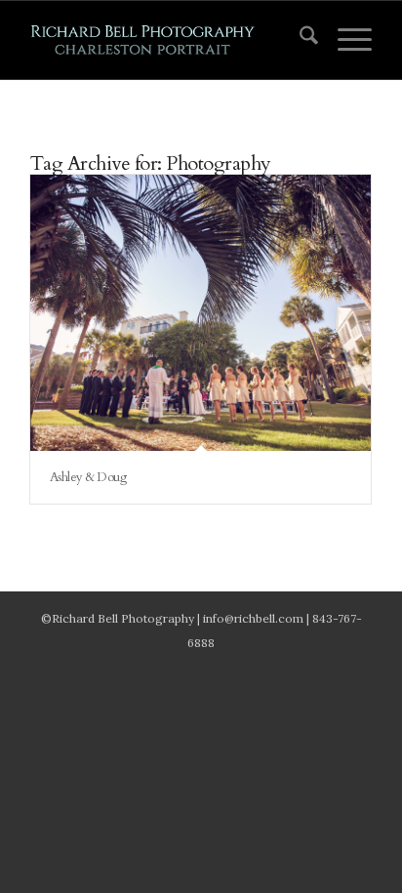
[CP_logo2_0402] (166, 40)
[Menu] (345, 40)
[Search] (299, 40)
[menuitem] (299, 40)
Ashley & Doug (88, 477)
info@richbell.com (253, 618)
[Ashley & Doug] (200, 313)
